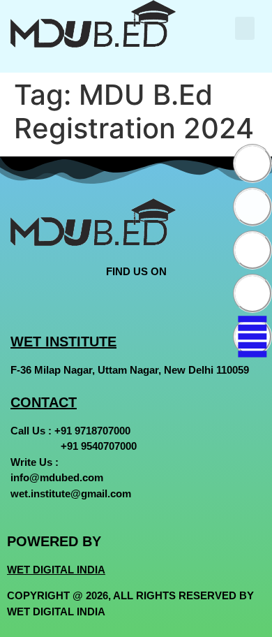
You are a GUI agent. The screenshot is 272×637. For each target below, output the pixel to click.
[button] (245, 28)
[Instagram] (252, 250)
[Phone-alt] (252, 336)
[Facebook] (252, 163)
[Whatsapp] (252, 293)
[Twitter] (252, 206)
